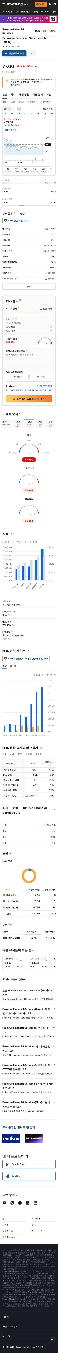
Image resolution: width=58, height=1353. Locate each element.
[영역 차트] (9, 109)
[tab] (18, 423)
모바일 (5, 1224)
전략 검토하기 (16, 85)
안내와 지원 (36, 1230)
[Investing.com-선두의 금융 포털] (17, 4)
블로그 (5, 1218)
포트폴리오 (7, 1230)
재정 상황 (24, 94)
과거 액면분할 (45, 102)
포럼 (48, 94)
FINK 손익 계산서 (13, 650)
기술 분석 (38, 94)
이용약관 (6, 1317)
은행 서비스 (50, 824)
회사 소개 (35, 1218)
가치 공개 (48, 183)
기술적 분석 (10, 414)
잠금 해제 (33, 795)
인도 (53, 843)
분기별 (13, 665)
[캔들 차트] (5, 109)
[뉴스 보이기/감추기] (20, 109)
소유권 (21, 102)
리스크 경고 (7, 1336)
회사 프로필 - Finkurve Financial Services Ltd (24, 810)
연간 (4, 665)
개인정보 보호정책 (9, 1326)
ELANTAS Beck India (38, 959)
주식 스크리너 (22, 11)
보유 (5, 853)
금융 (53, 831)
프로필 (12, 102)
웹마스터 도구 (8, 1236)
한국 (35, 11)
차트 (13, 94)
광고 (33, 1224)
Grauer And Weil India (14, 959)
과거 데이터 (32, 102)
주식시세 (7, 11)
